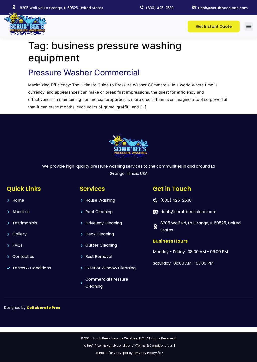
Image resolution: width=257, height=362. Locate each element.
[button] (249, 26)
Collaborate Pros (43, 307)
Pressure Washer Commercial (84, 72)
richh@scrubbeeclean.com (223, 7)
